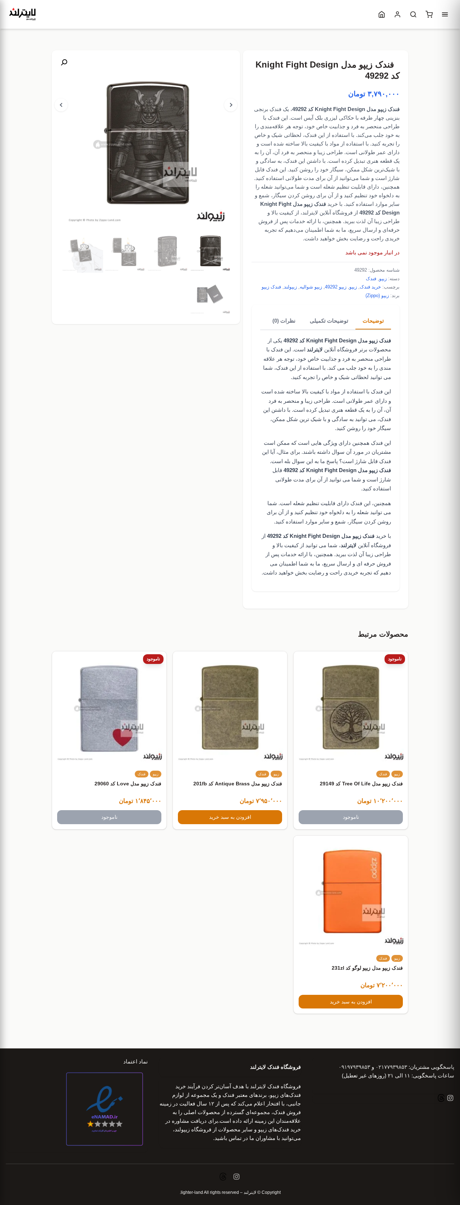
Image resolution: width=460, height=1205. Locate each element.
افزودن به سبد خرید (230, 817)
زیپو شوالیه (311, 287)
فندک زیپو (271, 287)
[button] (64, 62)
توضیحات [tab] (373, 321)
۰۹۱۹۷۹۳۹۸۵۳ (354, 1067)
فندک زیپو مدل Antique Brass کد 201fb (237, 783)
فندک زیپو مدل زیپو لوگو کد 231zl (367, 968)
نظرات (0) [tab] (283, 321)
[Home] (381, 14)
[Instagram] (449, 1099)
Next (230, 104)
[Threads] (441, 1099)
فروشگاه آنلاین (332, 349)
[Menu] (444, 14)
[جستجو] (413, 14)
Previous (61, 104)
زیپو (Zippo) (377, 295)
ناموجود (351, 817)
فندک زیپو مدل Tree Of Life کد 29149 (361, 783)
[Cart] (429, 14)
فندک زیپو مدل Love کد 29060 (128, 783)
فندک (371, 278)
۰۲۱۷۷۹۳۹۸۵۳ (391, 1067)
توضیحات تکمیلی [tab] (329, 321)
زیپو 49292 (335, 287)
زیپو (383, 278)
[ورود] (397, 14)
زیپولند (290, 287)
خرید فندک (370, 287)
